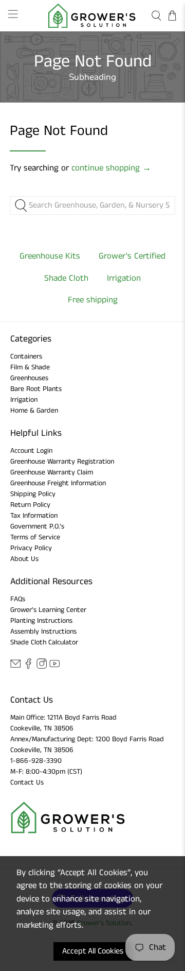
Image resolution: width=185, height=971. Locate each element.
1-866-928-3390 (36, 761)
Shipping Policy (32, 494)
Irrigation (24, 400)
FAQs (17, 599)
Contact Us (27, 782)
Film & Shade (30, 367)
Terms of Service (35, 537)
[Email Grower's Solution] (15, 667)
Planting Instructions (41, 621)
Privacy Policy (31, 548)
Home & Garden (34, 410)
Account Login (31, 451)
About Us (24, 559)
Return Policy (30, 505)
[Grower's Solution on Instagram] (41, 667)
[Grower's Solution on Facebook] (28, 667)
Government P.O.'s (37, 526)
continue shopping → (111, 168)
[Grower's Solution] (92, 16)
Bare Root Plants (36, 389)
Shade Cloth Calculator (44, 642)
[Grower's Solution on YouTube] (54, 667)
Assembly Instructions (43, 631)
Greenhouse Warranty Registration (62, 461)
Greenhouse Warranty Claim (51, 472)
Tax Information (34, 515)
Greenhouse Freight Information (58, 483)
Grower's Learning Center (48, 610)
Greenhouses (29, 378)
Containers (26, 356)
